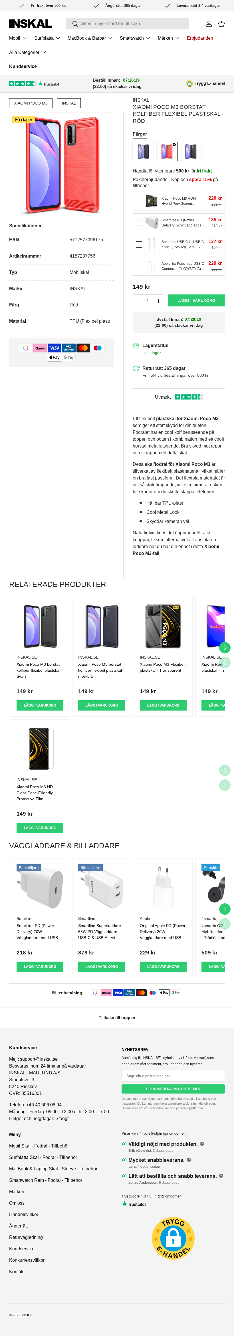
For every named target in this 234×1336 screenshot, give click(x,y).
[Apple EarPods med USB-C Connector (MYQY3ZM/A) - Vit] (152, 266)
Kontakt (17, 1271)
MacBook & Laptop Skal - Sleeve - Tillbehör (53, 1168)
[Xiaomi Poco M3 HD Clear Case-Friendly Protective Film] (40, 748)
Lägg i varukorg (196, 300)
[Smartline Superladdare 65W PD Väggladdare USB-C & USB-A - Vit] (101, 887)
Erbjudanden (200, 38)
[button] (221, 23)
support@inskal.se (39, 1059)
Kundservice (23, 66)
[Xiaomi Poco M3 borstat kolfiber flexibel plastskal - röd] (166, 151)
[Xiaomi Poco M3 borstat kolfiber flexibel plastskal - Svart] (190, 151)
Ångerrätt (18, 1225)
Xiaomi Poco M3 (31, 103)
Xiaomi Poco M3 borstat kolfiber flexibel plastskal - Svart (40, 670)
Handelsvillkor (23, 1214)
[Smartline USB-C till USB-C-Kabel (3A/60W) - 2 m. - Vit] (152, 244)
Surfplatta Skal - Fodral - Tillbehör (43, 1157)
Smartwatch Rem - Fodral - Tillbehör (45, 1180)
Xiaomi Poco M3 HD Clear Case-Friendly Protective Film (35, 793)
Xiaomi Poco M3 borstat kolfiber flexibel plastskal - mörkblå (101, 670)
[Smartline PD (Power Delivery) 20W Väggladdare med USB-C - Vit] (152, 223)
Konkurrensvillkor (27, 1260)
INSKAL (69, 103)
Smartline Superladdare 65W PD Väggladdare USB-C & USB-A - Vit (99, 931)
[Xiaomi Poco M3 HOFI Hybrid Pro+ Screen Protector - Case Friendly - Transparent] (152, 201)
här (201, 1108)
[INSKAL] (30, 23)
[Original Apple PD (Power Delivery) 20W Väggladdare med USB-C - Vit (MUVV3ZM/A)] (163, 887)
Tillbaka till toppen (117, 1017)
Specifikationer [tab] (25, 225)
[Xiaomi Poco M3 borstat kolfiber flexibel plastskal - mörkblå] (143, 151)
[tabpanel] (61, 280)
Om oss (17, 1203)
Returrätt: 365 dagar (163, 368)
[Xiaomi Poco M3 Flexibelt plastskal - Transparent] (163, 626)
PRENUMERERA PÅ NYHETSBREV (173, 1089)
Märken (16, 1191)
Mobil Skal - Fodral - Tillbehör (39, 1146)
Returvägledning (26, 1237)
